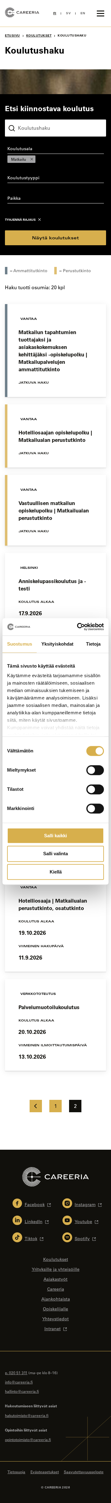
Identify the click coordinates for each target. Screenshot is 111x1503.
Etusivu (12, 35)
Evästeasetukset (45, 1471)
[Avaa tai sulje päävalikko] (100, 13)
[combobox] (55, 154)
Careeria (55, 1289)
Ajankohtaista (55, 1299)
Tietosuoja (16, 1471)
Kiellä (56, 871)
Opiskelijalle (55, 1309)
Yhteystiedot (55, 1319)
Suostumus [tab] (19, 644)
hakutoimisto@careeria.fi (26, 1415)
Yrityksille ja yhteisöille (56, 1269)
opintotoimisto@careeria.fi (28, 1439)
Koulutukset (39, 35)
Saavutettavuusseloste (84, 1471)
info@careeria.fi (19, 1381)
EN (82, 13)
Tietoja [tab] (93, 644)
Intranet (52, 1328)
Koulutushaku (19, 114)
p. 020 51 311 (16, 1372)
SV (68, 13)
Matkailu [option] (16, 159)
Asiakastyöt (55, 1279)
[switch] (95, 770)
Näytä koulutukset (55, 237)
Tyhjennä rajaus (20, 220)
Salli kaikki (55, 835)
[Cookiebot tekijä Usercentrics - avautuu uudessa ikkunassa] (78, 627)
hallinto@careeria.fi (22, 1391)
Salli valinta (55, 853)
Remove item (31, 159)
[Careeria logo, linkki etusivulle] (22, 13)
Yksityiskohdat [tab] (57, 644)
